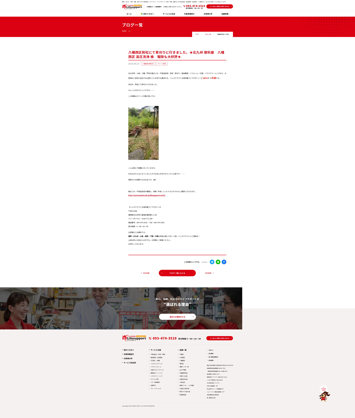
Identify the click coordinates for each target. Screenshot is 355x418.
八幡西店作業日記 (148, 64)
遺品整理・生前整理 (156, 357)
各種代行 (153, 385)
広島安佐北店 (183, 379)
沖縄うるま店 (183, 376)
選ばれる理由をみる (177, 317)
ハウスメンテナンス (156, 364)
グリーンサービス (156, 388)
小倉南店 (182, 357)
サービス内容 (156, 350)
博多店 (182, 364)
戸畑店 (182, 354)
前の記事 (146, 273)
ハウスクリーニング (156, 376)
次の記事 (208, 273)
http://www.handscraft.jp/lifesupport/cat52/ (146, 195)
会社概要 (211, 353)
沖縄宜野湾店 (183, 373)
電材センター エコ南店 (187, 385)
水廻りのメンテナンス (157, 370)
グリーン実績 (162, 64)
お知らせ (211, 350)
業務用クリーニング (156, 373)
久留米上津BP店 (184, 388)
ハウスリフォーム (156, 367)
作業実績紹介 (129, 354)
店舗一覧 (183, 350)
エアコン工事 (154, 379)
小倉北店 (182, 382)
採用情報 (211, 360)
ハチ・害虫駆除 (155, 382)
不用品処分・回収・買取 (158, 354)
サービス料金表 (130, 362)
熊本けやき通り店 (185, 391)
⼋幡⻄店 (182, 360)
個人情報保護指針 (213, 357)
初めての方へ (129, 350)
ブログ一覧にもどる (177, 273)
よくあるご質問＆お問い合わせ (219, 6)
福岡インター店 (184, 367)
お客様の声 (128, 358)
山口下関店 (183, 370)
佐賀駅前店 (183, 395)
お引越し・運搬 (155, 360)
